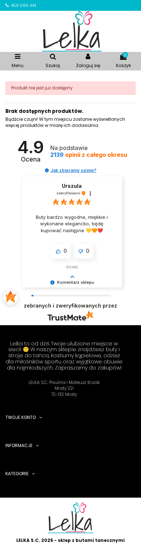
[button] (46, 170)
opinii (88, 154)
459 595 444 (23, 5)
